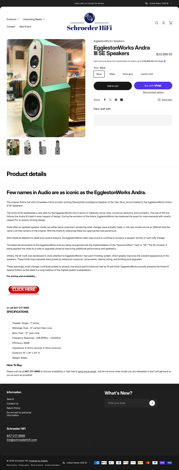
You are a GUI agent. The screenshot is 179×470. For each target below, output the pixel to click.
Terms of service (37, 465)
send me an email (87, 371)
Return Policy (13, 408)
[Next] (78, 93)
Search (10, 399)
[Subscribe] (152, 403)
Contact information (52, 465)
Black (99, 74)
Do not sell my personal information (19, 414)
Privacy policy (24, 465)
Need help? (167, 99)
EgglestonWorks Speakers (109, 41)
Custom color (147, 74)
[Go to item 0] (13, 147)
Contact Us (12, 403)
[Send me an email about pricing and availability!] (89, 290)
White (112, 74)
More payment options (153, 92)
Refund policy (12, 465)
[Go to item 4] (57, 147)
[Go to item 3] (42, 147)
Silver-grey (128, 74)
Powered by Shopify (38, 461)
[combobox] (158, 3)
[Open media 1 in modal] (46, 88)
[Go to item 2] (28, 147)
